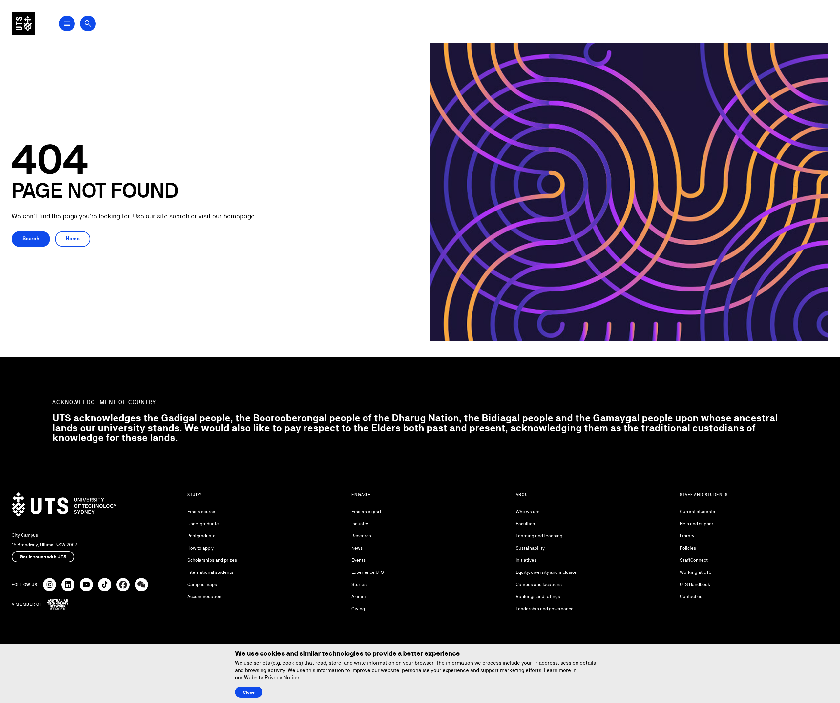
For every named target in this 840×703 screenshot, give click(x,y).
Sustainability (530, 548)
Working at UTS (696, 572)
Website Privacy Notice (271, 677)
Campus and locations (539, 584)
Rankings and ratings (538, 596)
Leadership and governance (545, 608)
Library (687, 535)
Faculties (525, 523)
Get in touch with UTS (43, 556)
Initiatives (526, 560)
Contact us (691, 596)
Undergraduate (203, 523)
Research (361, 535)
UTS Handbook (695, 584)
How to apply (200, 548)
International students (210, 572)
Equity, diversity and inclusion (547, 572)
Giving (358, 608)
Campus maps (202, 584)
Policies (688, 548)
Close (249, 692)
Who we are (528, 511)
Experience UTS (367, 572)
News (357, 548)
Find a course (201, 511)
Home (73, 238)
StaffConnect (694, 560)
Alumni (358, 596)
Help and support (697, 523)
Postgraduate (201, 535)
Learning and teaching (539, 535)
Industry (359, 523)
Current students (697, 511)
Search (30, 238)
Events (358, 560)
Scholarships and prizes (212, 560)
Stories (359, 584)
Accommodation (204, 596)
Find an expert (366, 511)
